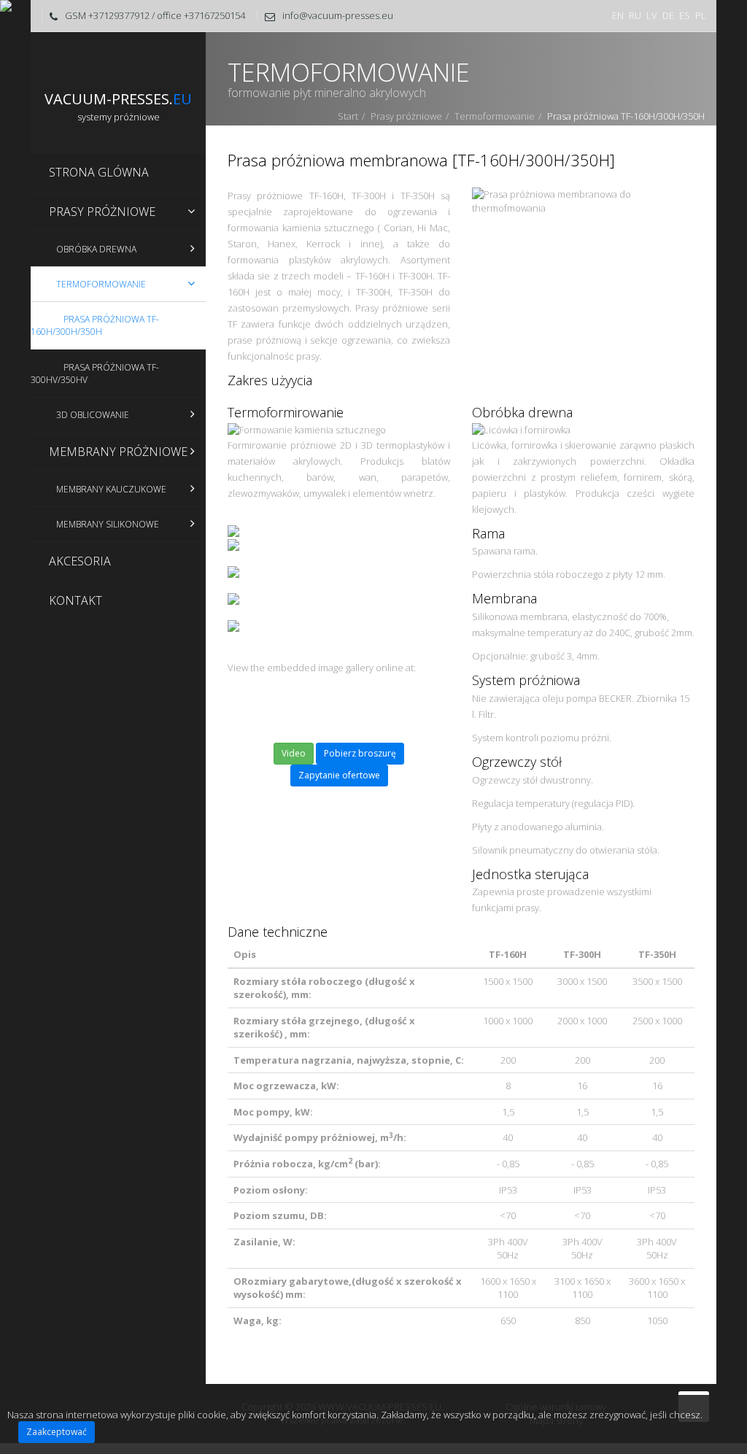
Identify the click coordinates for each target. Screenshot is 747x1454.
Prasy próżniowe (406, 116)
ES (684, 15)
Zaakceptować (56, 1432)
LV (651, 15)
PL (700, 15)
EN (618, 15)
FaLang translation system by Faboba (274, 1378)
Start (348, 116)
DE (668, 15)
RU (635, 15)
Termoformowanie (494, 116)
